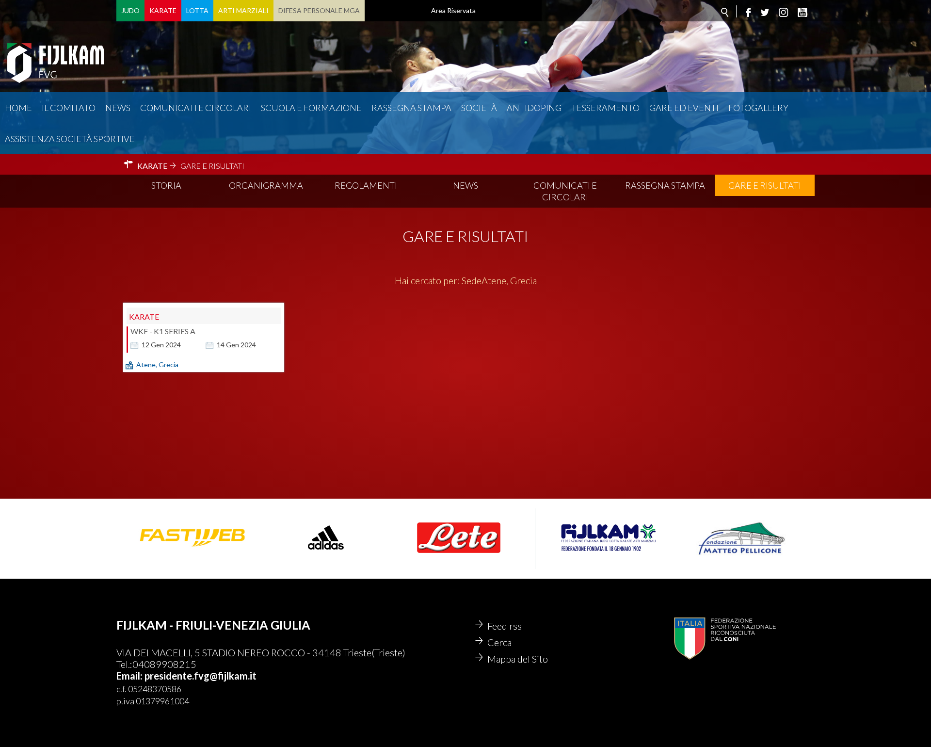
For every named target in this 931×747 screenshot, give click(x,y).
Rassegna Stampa (411, 107)
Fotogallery (758, 107)
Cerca (499, 642)
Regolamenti (366, 185)
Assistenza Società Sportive (70, 138)
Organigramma (266, 185)
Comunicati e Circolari (565, 191)
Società (479, 107)
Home (18, 107)
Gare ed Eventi (684, 107)
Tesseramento (605, 107)
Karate (163, 10)
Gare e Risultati (764, 185)
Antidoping (534, 107)
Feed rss (504, 626)
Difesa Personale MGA (319, 10)
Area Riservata (453, 10)
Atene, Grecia (157, 364)
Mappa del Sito (517, 659)
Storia (166, 185)
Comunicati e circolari (195, 107)
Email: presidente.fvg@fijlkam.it (186, 676)
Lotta (197, 10)
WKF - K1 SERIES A (162, 331)
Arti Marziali (243, 10)
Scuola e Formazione (311, 107)
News (117, 107)
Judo (130, 10)
